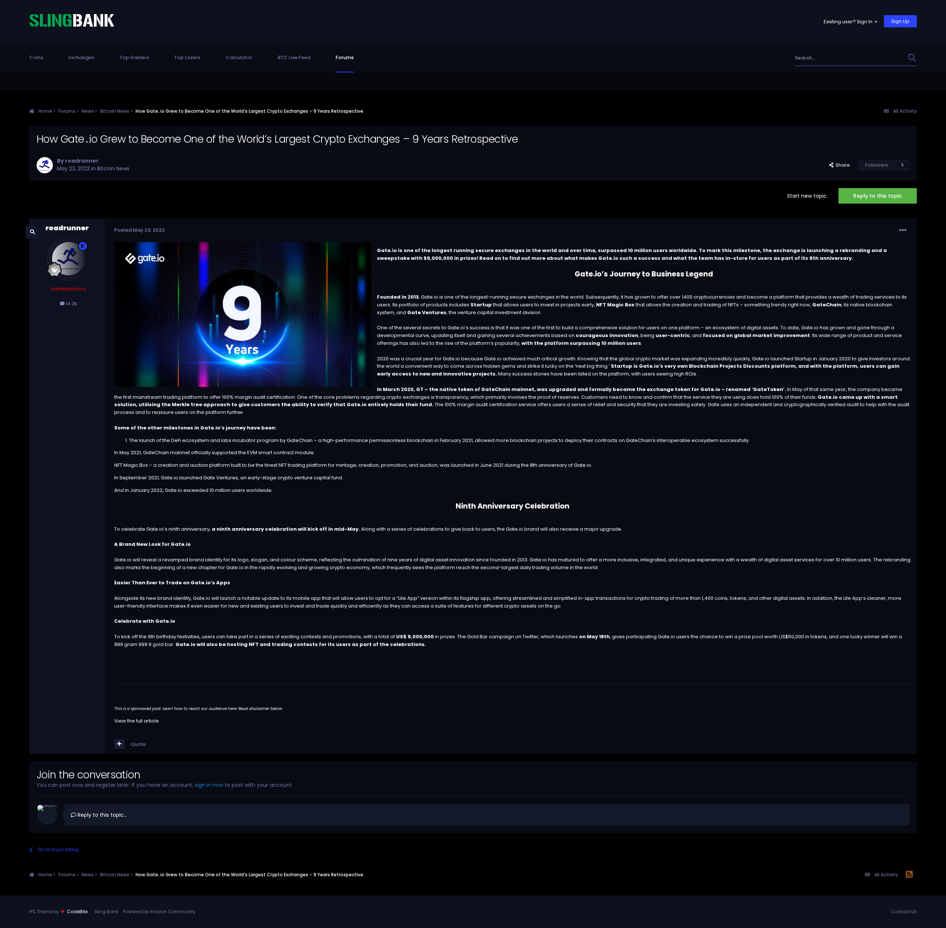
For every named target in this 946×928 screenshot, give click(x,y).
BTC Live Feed (294, 57)
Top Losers (187, 57)
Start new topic (807, 196)
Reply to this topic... (101, 815)
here (232, 708)
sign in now (209, 785)
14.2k (71, 303)
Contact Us (904, 911)
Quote (138, 744)
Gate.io (429, 296)
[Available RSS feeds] (909, 875)
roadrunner (82, 160)
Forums (345, 57)
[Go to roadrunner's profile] (45, 165)
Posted (139, 230)
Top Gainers (134, 57)
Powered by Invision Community (159, 911)
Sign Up (900, 21)
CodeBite (77, 911)
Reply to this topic (877, 196)
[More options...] (903, 230)
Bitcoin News (113, 168)
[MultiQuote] (119, 744)
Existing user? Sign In (849, 21)
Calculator (238, 57)
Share (841, 165)
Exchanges (81, 57)
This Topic (885, 58)
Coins (36, 57)
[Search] (912, 58)
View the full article (136, 720)
